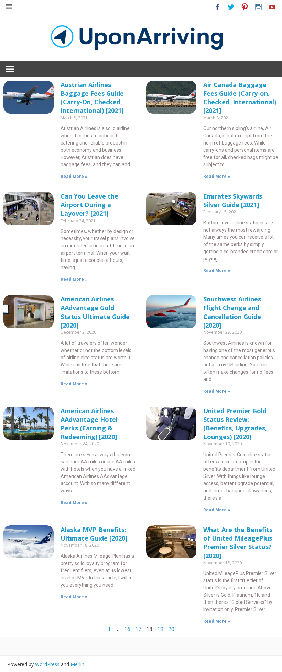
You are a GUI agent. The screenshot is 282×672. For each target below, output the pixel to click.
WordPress (47, 664)
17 (138, 629)
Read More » (74, 176)
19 (160, 629)
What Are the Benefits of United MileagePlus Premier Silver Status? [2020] (237, 542)
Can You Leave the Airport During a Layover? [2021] (89, 204)
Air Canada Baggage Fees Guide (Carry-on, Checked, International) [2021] (239, 98)
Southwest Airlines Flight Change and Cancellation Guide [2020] (232, 312)
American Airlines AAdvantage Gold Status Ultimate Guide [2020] (95, 312)
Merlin (77, 664)
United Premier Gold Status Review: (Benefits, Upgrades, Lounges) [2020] (235, 424)
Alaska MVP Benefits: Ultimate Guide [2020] (94, 533)
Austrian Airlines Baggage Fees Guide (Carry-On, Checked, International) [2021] (92, 98)
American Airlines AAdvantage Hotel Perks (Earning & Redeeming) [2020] (89, 424)
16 (127, 629)
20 (171, 629)
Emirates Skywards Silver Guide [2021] (232, 200)
